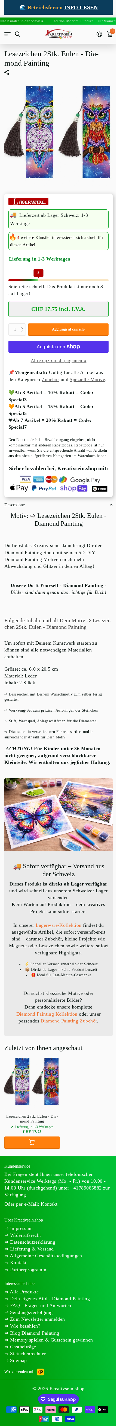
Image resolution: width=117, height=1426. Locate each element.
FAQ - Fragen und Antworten (39, 1305)
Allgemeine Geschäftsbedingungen (45, 1255)
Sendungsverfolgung (30, 1312)
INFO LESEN (81, 7)
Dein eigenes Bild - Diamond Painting (49, 1298)
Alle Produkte (23, 1291)
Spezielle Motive (87, 379)
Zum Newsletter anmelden (36, 1319)
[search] (17, 34)
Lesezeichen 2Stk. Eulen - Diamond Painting (32, 1118)
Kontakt (17, 1262)
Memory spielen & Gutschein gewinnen (50, 1340)
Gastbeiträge (22, 1346)
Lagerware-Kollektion (58, 925)
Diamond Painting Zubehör (69, 1021)
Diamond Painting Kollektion (47, 1014)
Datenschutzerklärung (31, 1242)
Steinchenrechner (27, 1353)
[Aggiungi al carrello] (32, 1142)
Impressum (20, 1228)
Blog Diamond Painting (33, 1333)
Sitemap (17, 1360)
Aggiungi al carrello (68, 329)
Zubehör (50, 379)
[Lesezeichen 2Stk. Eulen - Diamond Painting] (32, 1082)
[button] (23, 325)
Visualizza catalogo (7, 34)
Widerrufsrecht (24, 1235)
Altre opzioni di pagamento (59, 360)
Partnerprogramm (27, 1269)
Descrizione (14, 504)
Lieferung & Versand (31, 1249)
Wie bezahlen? (24, 1326)
